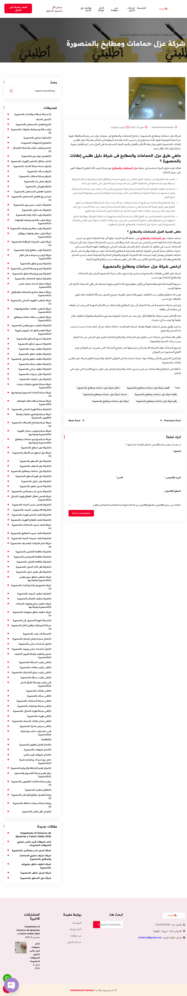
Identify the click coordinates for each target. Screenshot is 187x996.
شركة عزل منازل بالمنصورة (35, 481)
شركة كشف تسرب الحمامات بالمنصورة (31, 524)
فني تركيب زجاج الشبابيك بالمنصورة (30, 672)
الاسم (119, 477)
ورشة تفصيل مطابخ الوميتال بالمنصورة (31, 794)
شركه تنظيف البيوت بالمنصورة (33, 593)
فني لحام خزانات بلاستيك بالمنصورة (30, 721)
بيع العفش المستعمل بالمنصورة (32, 124)
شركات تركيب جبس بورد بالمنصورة (31, 204)
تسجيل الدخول (54, 10)
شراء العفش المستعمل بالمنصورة (31, 191)
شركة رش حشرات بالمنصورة (34, 379)
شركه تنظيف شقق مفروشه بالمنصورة (32, 612)
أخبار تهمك (101, 9)
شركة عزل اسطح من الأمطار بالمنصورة (31, 452)
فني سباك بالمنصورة (38, 695)
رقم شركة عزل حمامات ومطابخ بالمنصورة (156, 401)
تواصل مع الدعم (86, 9)
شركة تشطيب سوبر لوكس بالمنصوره (30, 325)
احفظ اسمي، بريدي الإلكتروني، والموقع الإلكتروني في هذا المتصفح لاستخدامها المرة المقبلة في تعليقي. (137, 505)
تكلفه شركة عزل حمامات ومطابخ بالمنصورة (156, 394)
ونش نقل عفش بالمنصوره (35, 811)
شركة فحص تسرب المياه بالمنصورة (30, 504)
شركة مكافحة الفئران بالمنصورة (33, 561)
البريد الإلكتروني (173, 477)
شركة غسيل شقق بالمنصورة (34, 486)
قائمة (44, 739)
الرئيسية (141, 8)
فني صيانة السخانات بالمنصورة (33, 700)
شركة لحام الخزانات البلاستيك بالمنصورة (31, 543)
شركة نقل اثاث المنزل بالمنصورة (32, 566)
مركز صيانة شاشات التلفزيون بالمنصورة (31, 781)
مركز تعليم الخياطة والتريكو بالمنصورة (30, 768)
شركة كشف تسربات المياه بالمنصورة (30, 538)
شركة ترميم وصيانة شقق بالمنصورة (30, 273)
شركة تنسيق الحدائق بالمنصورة (33, 338)
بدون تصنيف (42, 119)
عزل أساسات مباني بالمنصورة (34, 643)
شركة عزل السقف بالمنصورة (34, 466)
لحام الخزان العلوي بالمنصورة (34, 744)
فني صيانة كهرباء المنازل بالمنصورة (31, 711)
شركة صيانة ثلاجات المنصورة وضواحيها (31, 392)
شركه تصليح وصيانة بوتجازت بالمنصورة (31, 585)
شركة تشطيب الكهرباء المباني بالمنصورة (31, 300)
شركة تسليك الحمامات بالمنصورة (32, 278)
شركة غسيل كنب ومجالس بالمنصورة (30, 491)
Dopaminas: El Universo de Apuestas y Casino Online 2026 (28, 930)
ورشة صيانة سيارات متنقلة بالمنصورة (32, 803)
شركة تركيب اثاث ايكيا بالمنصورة (32, 214)
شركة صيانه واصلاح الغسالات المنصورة (31, 422)
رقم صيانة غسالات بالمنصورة (34, 176)
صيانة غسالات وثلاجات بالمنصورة (31, 114)
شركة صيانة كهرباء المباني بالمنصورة (30, 409)
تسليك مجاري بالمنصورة (36, 137)
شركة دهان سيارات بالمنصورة (34, 374)
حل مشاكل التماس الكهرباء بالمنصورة (30, 161)
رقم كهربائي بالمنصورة (37, 186)
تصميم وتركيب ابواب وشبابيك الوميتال (32, 147)
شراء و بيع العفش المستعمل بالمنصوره (31, 196)
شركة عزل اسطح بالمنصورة (35, 447)
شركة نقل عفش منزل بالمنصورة (32, 571)
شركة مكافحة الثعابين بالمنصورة (32, 551)
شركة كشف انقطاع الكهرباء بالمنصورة (30, 519)
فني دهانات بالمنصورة (37, 690)
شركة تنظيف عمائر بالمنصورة (34, 364)
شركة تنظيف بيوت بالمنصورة (34, 348)
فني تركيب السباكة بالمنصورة (34, 662)
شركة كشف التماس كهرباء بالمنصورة (30, 514)
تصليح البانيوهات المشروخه (35, 142)
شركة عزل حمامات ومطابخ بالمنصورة (110, 401)
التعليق (177, 451)
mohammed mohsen (162, 127)
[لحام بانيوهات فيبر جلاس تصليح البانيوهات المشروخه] (21, 947)
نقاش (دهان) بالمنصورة (37, 789)
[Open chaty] (11, 985)
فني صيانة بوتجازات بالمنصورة (33, 706)
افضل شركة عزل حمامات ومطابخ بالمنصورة (148, 387)
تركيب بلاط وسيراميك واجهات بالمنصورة (31, 129)
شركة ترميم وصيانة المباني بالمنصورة (30, 268)
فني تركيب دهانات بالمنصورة (34, 667)
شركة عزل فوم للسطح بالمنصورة (32, 476)
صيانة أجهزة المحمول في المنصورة (31, 620)
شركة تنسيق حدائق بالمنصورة (33, 343)
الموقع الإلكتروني (173, 491)
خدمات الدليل (131, 9)
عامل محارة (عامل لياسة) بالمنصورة (30, 638)
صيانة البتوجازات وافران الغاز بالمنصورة (31, 625)
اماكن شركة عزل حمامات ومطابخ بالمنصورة (98, 387)
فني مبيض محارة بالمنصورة (34, 726)
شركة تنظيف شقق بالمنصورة (34, 353)
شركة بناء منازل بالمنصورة (35, 210)
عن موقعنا (114, 9)
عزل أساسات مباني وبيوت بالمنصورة (30, 648)
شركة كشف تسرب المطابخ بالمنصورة (30, 533)
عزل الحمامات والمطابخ (125, 168)
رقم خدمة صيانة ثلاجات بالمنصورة (31, 166)
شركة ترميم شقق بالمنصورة (34, 263)
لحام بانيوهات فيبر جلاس (36, 754)
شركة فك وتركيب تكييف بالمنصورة (31, 509)
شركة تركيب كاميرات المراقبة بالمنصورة (31, 241)
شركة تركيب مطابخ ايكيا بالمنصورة (31, 250)
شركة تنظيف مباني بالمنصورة (33, 369)
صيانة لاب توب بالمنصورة (35, 633)
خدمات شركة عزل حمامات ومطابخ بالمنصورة (105, 394)
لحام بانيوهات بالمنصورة (36, 749)
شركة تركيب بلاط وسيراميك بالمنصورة (29, 228)
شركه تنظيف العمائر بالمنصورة (33, 598)
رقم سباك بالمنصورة (38, 171)
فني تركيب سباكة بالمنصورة (34, 677)
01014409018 (162, 924)
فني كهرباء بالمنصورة (38, 716)
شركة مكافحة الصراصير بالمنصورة (31, 556)
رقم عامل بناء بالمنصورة (36, 181)
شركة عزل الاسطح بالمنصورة (34, 461)
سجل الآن (57, 7)
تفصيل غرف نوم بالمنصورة (35, 156)
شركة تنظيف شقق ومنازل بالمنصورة (30, 358)
